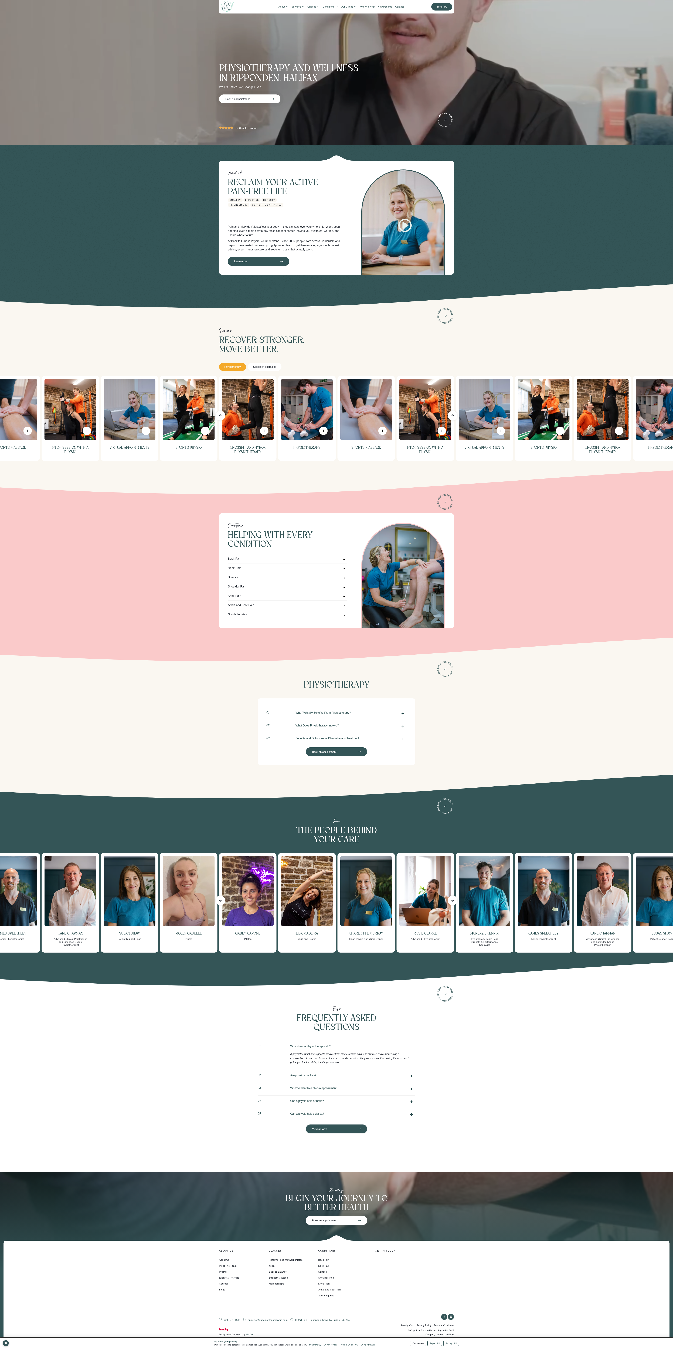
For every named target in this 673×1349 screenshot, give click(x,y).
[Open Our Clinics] (355, 7)
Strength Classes (278, 1277)
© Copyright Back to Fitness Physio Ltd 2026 (431, 1330)
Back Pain (234, 558)
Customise (418, 1343)
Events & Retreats (229, 1277)
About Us (224, 1259)
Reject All (435, 1343)
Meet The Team (228, 1265)
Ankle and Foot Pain (241, 605)
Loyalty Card (407, 1325)
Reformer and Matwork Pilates (285, 1259)
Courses (223, 1283)
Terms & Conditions (444, 1325)
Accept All (451, 1343)
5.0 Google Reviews (246, 128)
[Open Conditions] (336, 7)
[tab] (232, 367)
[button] (220, 416)
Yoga (271, 1265)
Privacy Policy (424, 1325)
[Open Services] (303, 7)
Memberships (276, 1283)
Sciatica (233, 577)
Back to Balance (278, 1271)
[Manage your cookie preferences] (6, 1343)
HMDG (249, 1334)
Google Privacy (368, 1345)
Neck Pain (234, 568)
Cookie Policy (330, 1345)
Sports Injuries (237, 614)
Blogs (222, 1289)
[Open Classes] (318, 7)
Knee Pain (234, 595)
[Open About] (287, 7)
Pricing (223, 1271)
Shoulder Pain (237, 586)
